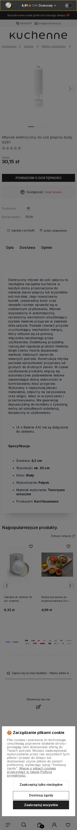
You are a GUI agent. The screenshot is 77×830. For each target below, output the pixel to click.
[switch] (68, 5)
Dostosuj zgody (41, 795)
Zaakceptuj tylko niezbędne (41, 785)
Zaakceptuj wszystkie (41, 805)
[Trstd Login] (71, 5)
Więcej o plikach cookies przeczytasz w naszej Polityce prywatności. (31, 771)
